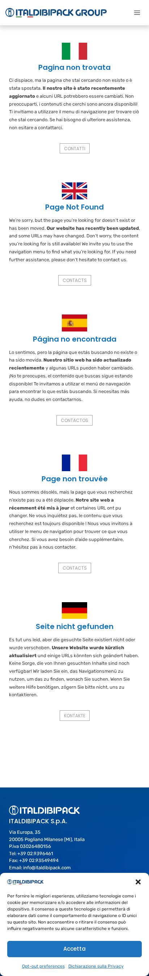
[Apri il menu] (137, 12)
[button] (138, 882)
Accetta (74, 948)
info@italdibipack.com (47, 867)
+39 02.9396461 (35, 853)
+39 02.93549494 (39, 860)
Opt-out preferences (43, 966)
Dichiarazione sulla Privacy (96, 966)
